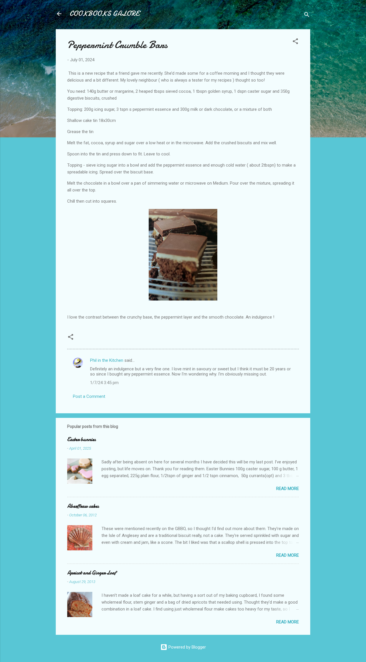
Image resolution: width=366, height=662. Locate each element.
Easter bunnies (81, 439)
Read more (287, 488)
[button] (295, 42)
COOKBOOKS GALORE (104, 13)
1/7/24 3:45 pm (104, 382)
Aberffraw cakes (83, 506)
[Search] (306, 15)
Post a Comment (89, 396)
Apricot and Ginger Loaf (91, 572)
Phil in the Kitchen (106, 360)
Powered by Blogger (186, 647)
